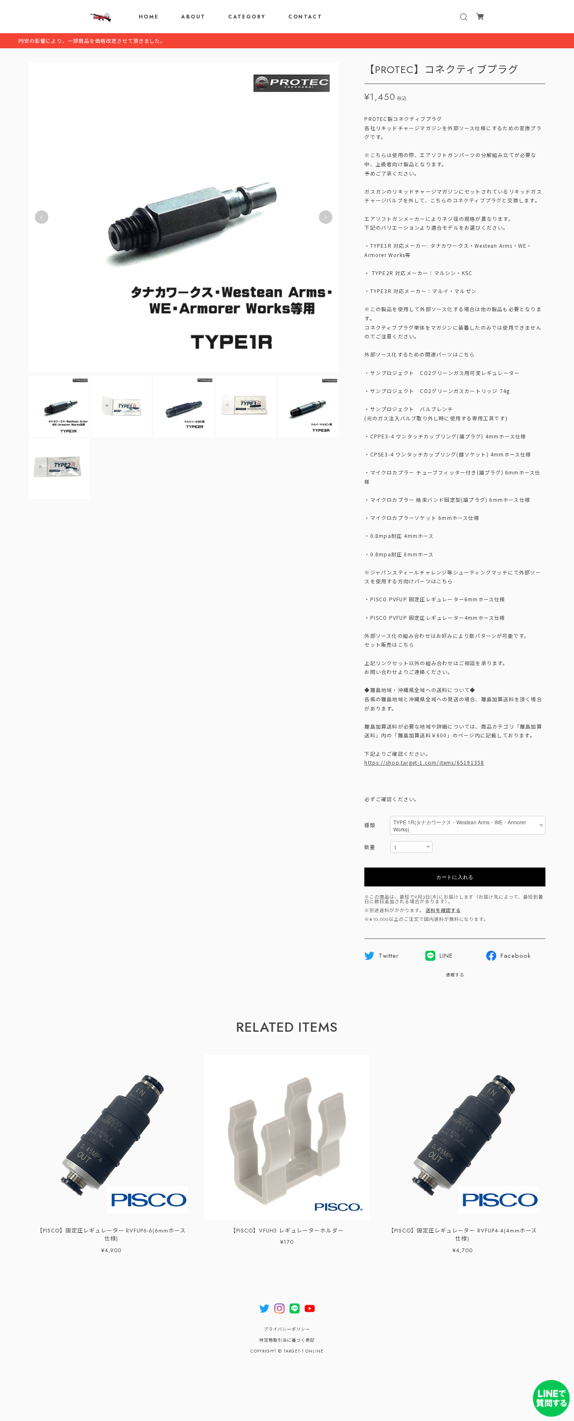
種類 (369, 825)
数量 (369, 847)
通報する (455, 975)
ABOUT (193, 17)
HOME (149, 17)
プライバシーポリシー (287, 1329)
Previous (41, 217)
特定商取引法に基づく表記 (287, 1340)
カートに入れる (455, 876)
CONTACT (305, 17)
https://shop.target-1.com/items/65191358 (424, 762)
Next (325, 217)
